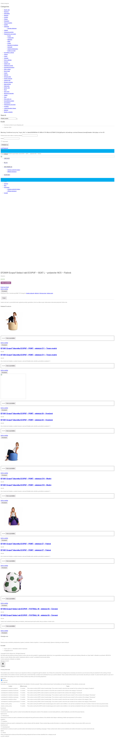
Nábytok (6, 75)
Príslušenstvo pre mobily (10, 34)
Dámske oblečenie (12, 28)
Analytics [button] (3, 719)
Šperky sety (7, 9)
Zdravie (6, 54)
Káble (8, 41)
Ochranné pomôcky (9, 32)
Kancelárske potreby (9, 101)
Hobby (5, 56)
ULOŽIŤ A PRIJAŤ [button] (5, 736)
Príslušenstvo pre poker (9, 104)
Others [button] (2, 730)
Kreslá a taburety (8, 78)
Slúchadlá (9, 47)
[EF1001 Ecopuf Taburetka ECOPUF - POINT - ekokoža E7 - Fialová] (13, 529)
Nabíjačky (9, 39)
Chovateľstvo (7, 102)
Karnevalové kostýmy (9, 67)
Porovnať (4, 291)
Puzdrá (9, 35)
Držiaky (9, 43)
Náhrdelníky (7, 13)
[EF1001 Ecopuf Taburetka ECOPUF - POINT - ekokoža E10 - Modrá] (13, 463)
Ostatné (6, 30)
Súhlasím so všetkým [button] (15, 659)
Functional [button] (3, 708)
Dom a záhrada (7, 60)
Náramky (6, 15)
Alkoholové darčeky (9, 93)
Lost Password (4, 148)
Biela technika (7, 84)
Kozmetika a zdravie (9, 52)
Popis (4, 298)
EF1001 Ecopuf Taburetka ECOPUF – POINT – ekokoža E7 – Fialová (26, 544)
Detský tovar (7, 63)
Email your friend (5, 287)
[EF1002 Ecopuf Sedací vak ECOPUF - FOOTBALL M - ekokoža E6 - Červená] (13, 594)
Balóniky (6, 110)
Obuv (5, 97)
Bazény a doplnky (8, 112)
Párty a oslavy (7, 69)
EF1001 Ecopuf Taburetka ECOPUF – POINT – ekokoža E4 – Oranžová (27, 414)
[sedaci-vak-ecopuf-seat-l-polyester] (57, 213)
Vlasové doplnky (8, 22)
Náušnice (6, 11)
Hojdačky (6, 106)
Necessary (5, 680)
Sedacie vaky (7, 80)
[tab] (4, 298)
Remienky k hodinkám (12, 45)
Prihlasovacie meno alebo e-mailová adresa (11, 135)
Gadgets (6, 58)
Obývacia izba (7, 76)
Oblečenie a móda (8, 65)
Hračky (5, 73)
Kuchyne (6, 61)
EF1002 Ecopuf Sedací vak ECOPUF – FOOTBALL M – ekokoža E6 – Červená (29, 609)
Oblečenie (6, 26)
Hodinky (6, 17)
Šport (5, 89)
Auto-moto (6, 91)
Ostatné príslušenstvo (12, 48)
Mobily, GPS (7, 88)
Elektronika (6, 86)
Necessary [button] (3, 678)
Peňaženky (6, 21)
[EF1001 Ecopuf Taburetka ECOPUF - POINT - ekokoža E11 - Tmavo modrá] (13, 333)
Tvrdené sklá (10, 37)
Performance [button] (4, 713)
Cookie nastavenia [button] (5, 659)
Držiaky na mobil (11, 50)
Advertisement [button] (4, 725)
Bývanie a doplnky (8, 82)
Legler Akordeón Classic (10, 108)
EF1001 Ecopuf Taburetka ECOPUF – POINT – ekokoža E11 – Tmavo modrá (29, 348)
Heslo (2, 138)
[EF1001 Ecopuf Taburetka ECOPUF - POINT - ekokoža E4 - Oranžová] (13, 398)
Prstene (6, 19)
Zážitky (5, 95)
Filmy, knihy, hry (7, 99)
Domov (2, 153)
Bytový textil (7, 71)
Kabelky (6, 24)
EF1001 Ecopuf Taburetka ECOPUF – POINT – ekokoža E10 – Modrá (26, 479)
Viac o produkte (6, 282)
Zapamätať (5, 141)
